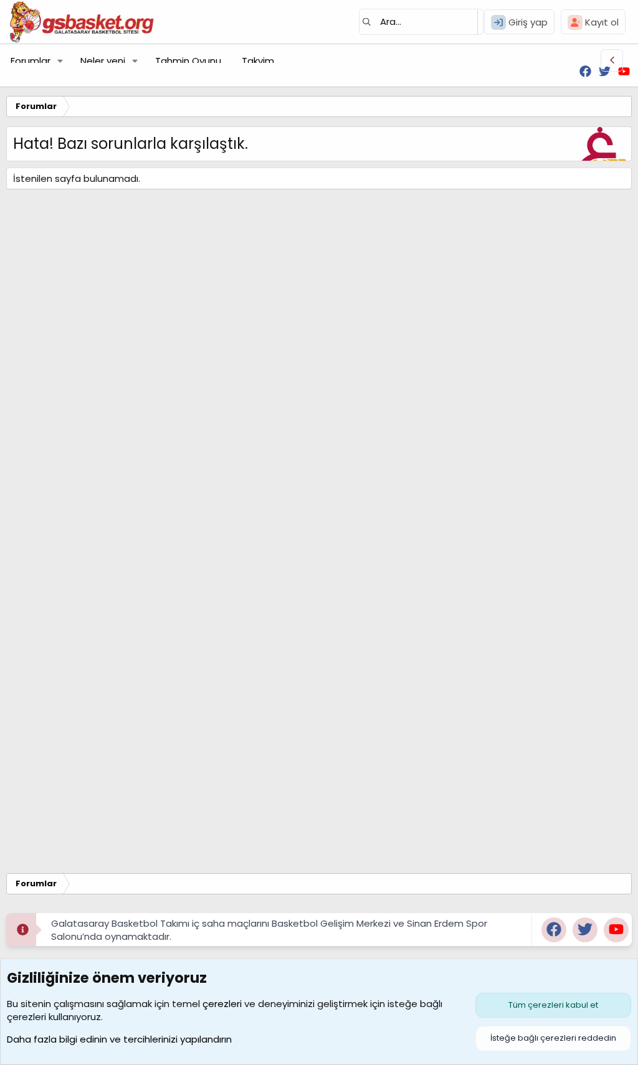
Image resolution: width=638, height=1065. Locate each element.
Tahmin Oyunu (188, 60)
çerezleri (222, 1003)
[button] (60, 60)
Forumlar (30, 60)
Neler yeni (102, 60)
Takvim (258, 60)
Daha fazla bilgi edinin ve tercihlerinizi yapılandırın (119, 1039)
